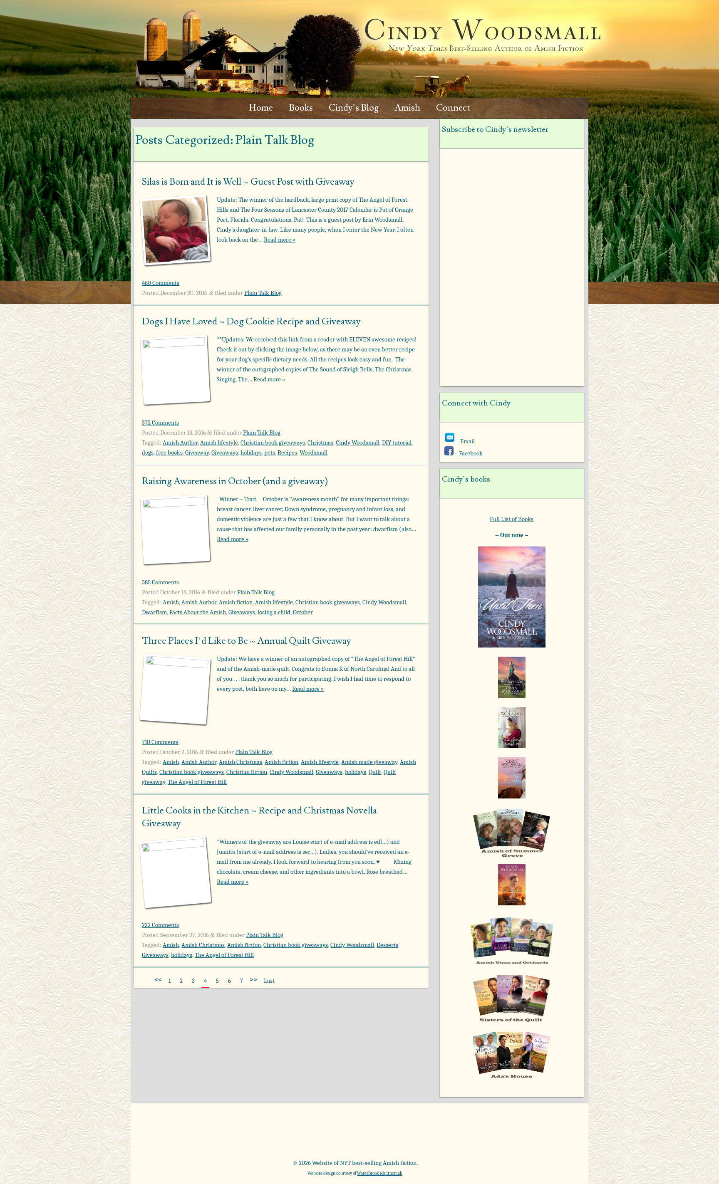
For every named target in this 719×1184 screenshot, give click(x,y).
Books (301, 108)
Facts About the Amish (197, 612)
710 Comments (160, 742)
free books (169, 452)
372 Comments (160, 422)
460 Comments (160, 283)
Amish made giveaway (369, 762)
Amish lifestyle (219, 442)
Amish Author (180, 442)
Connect (453, 108)
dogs (148, 452)
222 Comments (160, 925)
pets (269, 452)
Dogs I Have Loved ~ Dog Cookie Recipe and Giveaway (251, 321)
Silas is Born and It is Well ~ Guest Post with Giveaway (248, 181)
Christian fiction (246, 772)
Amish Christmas (240, 762)
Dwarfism (154, 612)
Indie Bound (530, 1134)
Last (269, 980)
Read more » (279, 239)
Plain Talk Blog (263, 293)
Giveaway (197, 452)
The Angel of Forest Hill (197, 782)
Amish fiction (236, 602)
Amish (407, 108)
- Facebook (468, 453)
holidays (251, 452)
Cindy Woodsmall (357, 442)
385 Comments (160, 582)
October (303, 612)
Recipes (287, 452)
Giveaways (224, 452)
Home (261, 108)
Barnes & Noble (251, 1134)
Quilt (375, 772)
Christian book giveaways (272, 442)
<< (158, 979)
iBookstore (460, 1134)
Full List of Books (511, 519)
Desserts (387, 945)
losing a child (274, 612)
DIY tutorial (397, 442)
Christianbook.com (390, 1134)
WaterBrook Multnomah (379, 1173)
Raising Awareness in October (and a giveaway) (235, 481)
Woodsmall (313, 452)
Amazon (181, 1134)
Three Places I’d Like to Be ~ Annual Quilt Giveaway (246, 641)
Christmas (320, 442)
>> (253, 979)
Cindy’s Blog (354, 108)
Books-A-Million (320, 1134)
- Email (465, 441)
